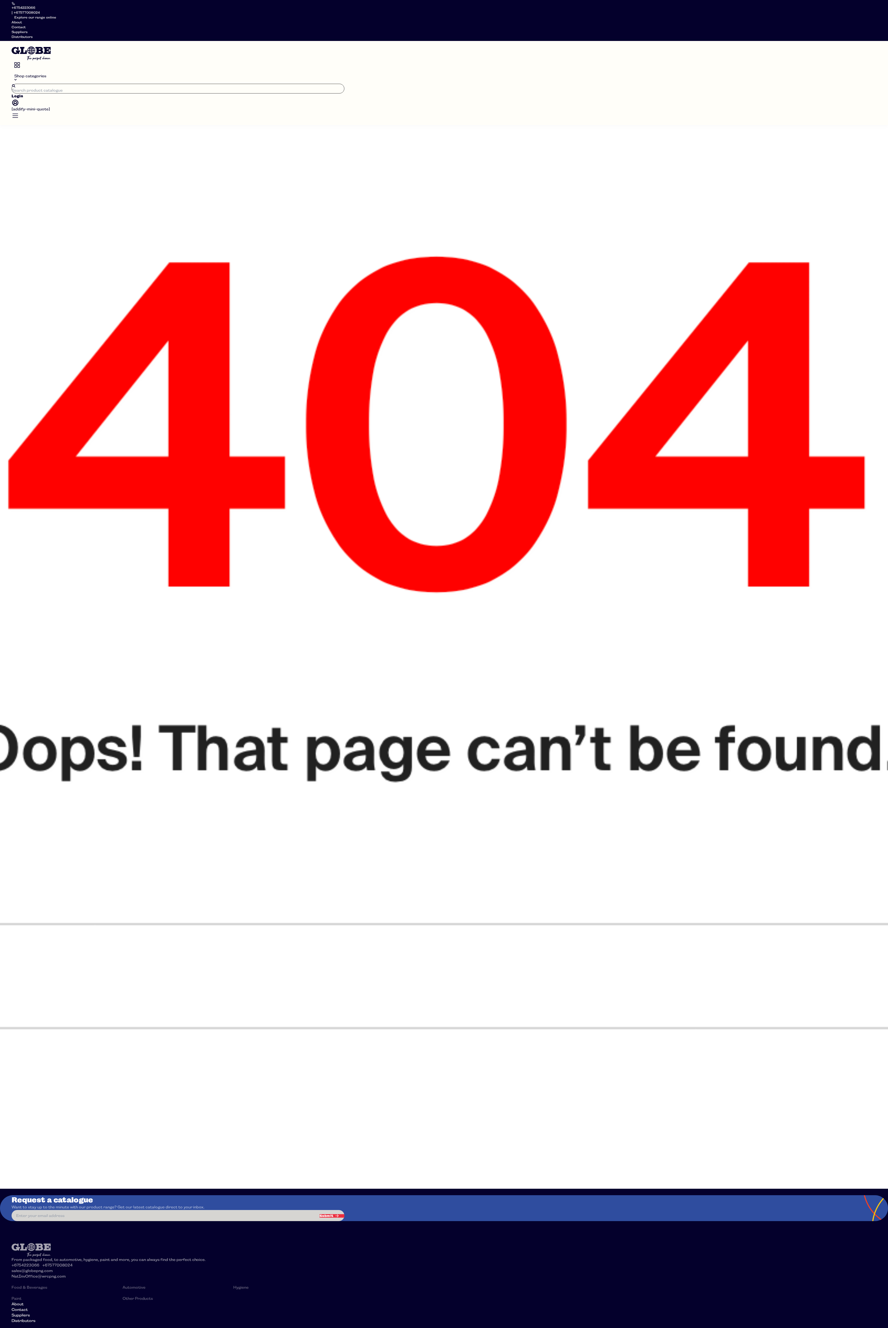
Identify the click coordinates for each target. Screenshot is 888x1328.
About (17, 22)
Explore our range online (35, 17)
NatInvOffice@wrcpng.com (39, 1276)
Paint (17, 1298)
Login (17, 96)
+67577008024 (57, 1265)
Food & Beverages (29, 1287)
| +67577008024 (26, 12)
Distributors (22, 37)
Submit (326, 1216)
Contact (19, 27)
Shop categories (30, 76)
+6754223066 (23, 7)
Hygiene (241, 1287)
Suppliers (20, 32)
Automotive (134, 1287)
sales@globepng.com (32, 1271)
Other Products (138, 1298)
